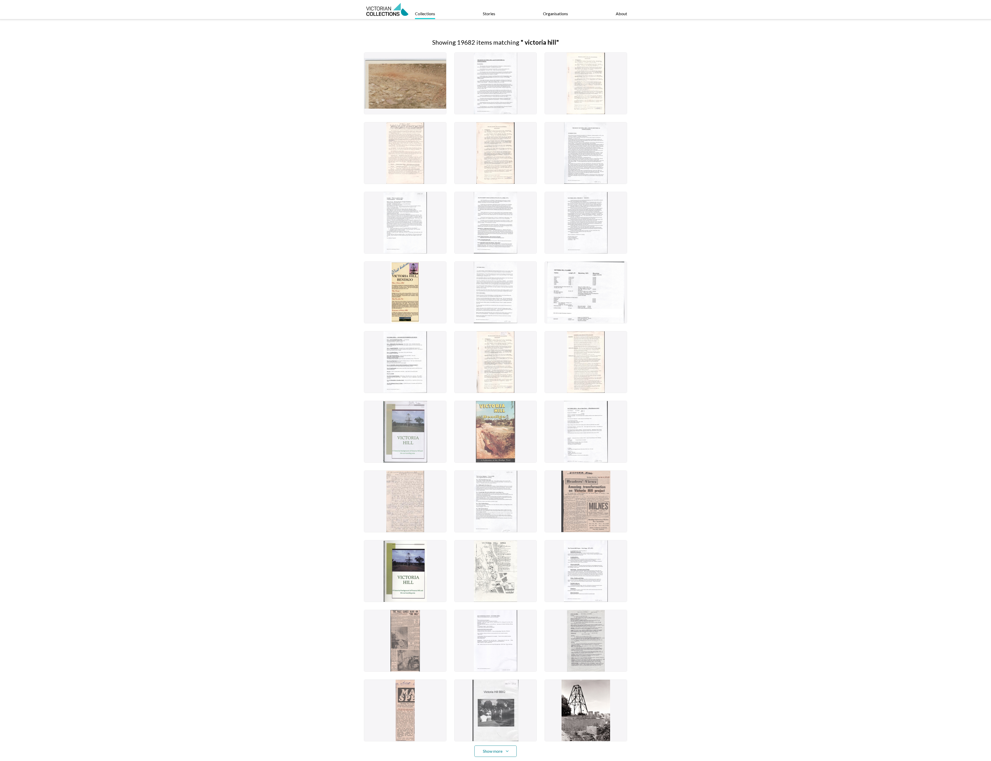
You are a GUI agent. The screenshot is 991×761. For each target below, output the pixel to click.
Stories (489, 13)
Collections (425, 13)
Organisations (555, 13)
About (621, 13)
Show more (492, 751)
